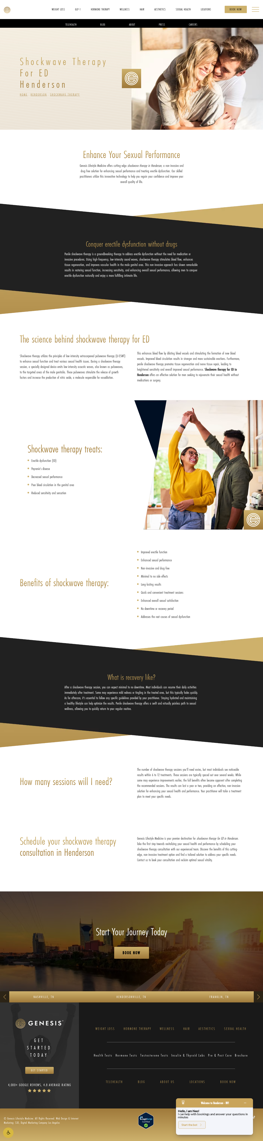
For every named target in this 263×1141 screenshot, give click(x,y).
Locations (197, 1082)
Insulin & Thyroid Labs (188, 1055)
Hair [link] (142, 9)
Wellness (167, 1029)
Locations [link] (206, 9)
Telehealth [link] (71, 24)
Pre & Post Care (220, 1055)
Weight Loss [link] (58, 9)
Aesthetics (207, 1029)
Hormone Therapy (137, 1029)
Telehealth (114, 1082)
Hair (186, 1029)
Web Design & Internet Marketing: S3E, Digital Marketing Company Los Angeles (41, 1120)
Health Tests (103, 1055)
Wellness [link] (125, 9)
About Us (167, 1082)
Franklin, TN (219, 997)
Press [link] (162, 24)
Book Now (236, 9)
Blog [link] (102, 24)
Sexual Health (235, 1029)
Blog (141, 1082)
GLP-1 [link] (78, 9)
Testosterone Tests (154, 1055)
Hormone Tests (126, 1055)
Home (24, 94)
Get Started (39, 1070)
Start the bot (189, 1124)
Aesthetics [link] (160, 9)
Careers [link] (193, 24)
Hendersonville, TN (131, 997)
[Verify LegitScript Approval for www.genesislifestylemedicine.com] (146, 1120)
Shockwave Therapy (65, 94)
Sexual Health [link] (183, 9)
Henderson (39, 94)
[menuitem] (58, 9)
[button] (8, 1133)
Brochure (241, 1055)
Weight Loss (105, 1029)
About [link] (132, 24)
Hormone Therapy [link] (100, 9)
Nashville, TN (44, 997)
